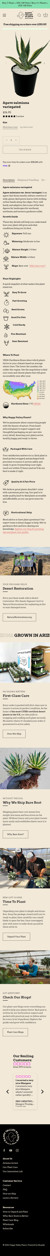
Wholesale (8, 1224)
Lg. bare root (26, 127)
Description (9, 180)
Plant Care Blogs (15, 1032)
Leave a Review (10, 1198)
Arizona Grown (10, 1163)
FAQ (5, 1189)
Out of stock (25, 149)
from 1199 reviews (22, 1067)
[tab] (10, 180)
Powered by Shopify (36, 1245)
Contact (7, 1185)
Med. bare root (10, 127)
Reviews (46, 180)
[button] (6, 63)
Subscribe (8, 1228)
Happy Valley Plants (18, 1245)
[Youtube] (10, 1150)
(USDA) (36, 403)
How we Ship (9, 1193)
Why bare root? (37, 266)
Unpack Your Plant (16, 936)
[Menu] (4, 15)
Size (5, 122)
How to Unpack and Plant (15, 1212)
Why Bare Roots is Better (15, 1216)
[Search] (39, 16)
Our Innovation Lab (13, 1171)
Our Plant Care (10, 1167)
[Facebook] (4, 1150)
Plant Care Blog (10, 1220)
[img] (26, 1064)
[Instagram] (17, 1150)
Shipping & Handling (28, 180)
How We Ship (14, 734)
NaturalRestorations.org (19, 617)
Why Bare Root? (15, 834)
